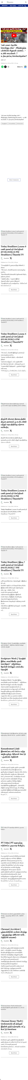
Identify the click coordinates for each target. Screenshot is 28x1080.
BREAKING (4, 5)
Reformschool (20, 123)
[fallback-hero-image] (14, 237)
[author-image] (2, 258)
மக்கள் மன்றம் (21, 5)
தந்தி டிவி (3, 60)
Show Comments (14, 180)
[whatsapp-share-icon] (2, 67)
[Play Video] (14, 35)
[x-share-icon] (5, 67)
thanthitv (6, 258)
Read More (14, 289)
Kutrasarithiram (12, 123)
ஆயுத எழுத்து (13, 5)
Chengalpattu (4, 123)
